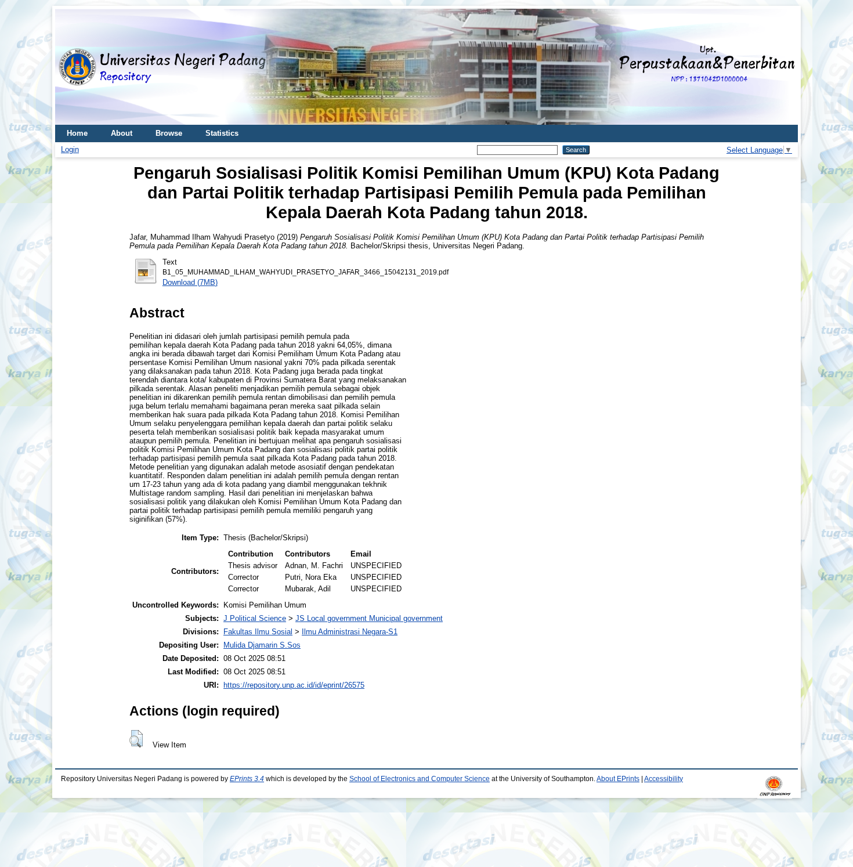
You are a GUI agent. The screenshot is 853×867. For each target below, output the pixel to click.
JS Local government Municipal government (369, 618)
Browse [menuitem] (169, 133)
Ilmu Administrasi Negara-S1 (349, 631)
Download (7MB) (190, 282)
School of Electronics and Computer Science (419, 778)
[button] (136, 738)
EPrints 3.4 (247, 778)
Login (70, 149)
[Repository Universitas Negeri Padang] (72, 67)
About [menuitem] (121, 133)
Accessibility (663, 778)
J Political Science (254, 618)
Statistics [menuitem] (221, 133)
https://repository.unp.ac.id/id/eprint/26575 (293, 685)
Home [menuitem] (77, 133)
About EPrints (618, 778)
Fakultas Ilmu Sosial (257, 631)
